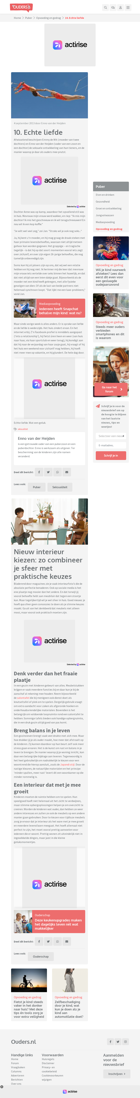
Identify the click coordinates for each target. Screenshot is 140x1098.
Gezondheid (103, 201)
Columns (16, 1071)
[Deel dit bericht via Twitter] (48, 472)
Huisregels (48, 1059)
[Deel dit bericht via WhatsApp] (57, 472)
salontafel (23, 697)
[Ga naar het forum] (113, 7)
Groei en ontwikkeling (109, 208)
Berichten (17, 1079)
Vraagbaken (18, 1067)
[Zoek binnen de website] (105, 7)
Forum (15, 1063)
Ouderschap (42, 915)
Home (17, 18)
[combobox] (111, 436)
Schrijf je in (111, 455)
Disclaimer (48, 1063)
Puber (28, 18)
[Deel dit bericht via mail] (66, 472)
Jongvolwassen (105, 215)
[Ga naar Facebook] (110, 1041)
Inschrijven (115, 1074)
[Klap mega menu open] (128, 7)
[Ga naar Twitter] (118, 1041)
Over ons (16, 1083)
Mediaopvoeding (49, 304)
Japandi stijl (67, 764)
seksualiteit (23, 429)
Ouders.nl (23, 1041)
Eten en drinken (105, 194)
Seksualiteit (59, 487)
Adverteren (17, 1075)
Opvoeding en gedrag (48, 18)
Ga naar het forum (109, 389)
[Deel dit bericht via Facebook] (39, 472)
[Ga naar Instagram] (125, 1041)
